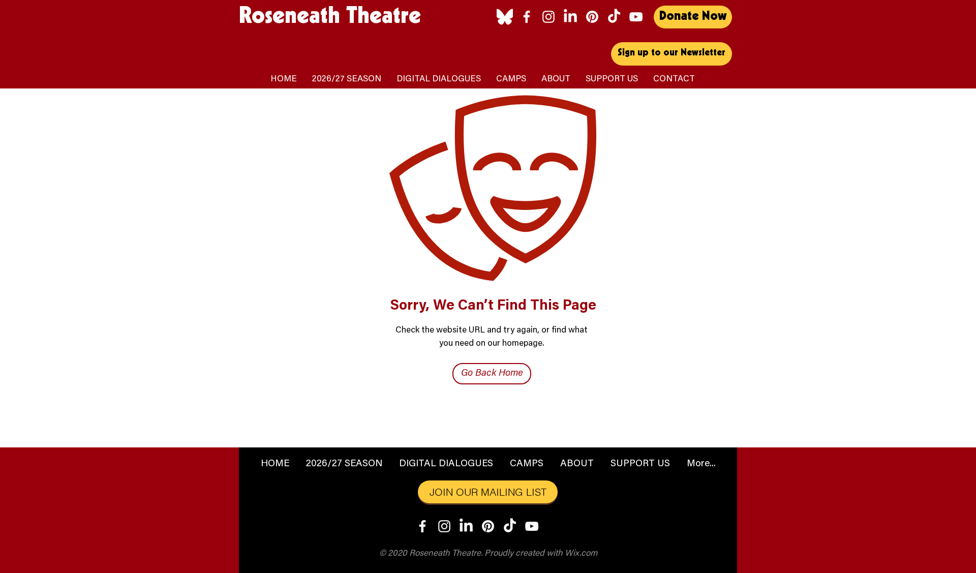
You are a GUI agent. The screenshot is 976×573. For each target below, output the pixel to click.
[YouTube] (636, 17)
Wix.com (581, 554)
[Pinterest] (592, 17)
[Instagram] (548, 17)
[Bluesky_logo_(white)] (505, 17)
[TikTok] (614, 17)
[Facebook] (526, 17)
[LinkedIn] (570, 17)
